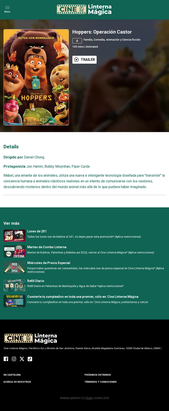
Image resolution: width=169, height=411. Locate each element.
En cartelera (12, 374)
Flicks (89, 398)
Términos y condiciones (100, 381)
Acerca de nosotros (17, 381)
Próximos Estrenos (97, 374)
